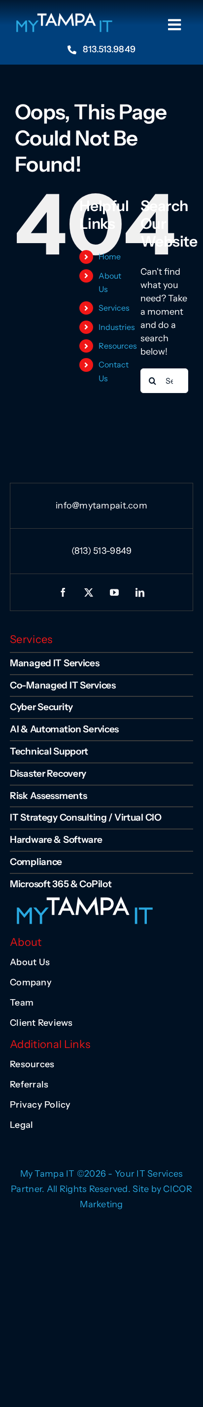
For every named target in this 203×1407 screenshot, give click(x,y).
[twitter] (88, 592)
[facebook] (63, 592)
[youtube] (114, 592)
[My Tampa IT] (63, 16)
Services (114, 308)
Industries (117, 327)
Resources (118, 346)
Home (110, 256)
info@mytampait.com (101, 505)
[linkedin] (140, 592)
